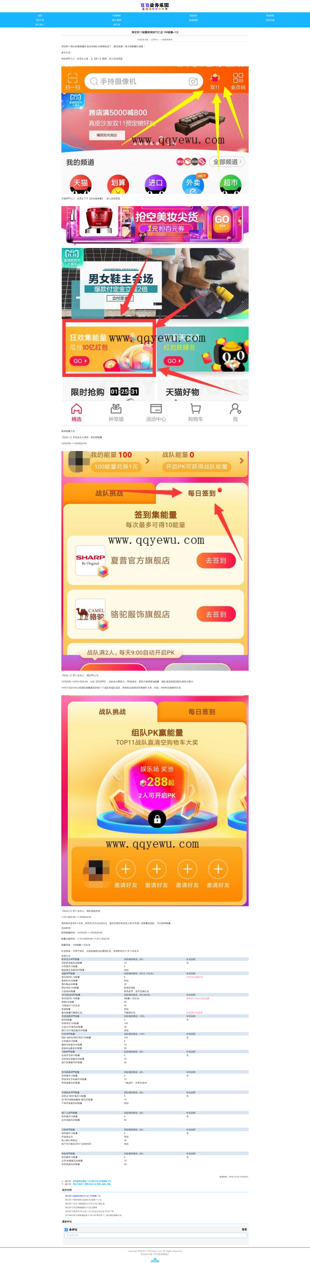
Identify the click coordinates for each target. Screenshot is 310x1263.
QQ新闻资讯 (167, 39)
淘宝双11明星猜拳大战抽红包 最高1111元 (83, 1199)
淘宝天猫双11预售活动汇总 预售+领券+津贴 (92, 1183)
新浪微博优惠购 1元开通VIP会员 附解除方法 (92, 1181)
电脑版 (164, 1254)
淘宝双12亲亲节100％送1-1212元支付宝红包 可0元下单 (89, 1211)
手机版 (157, 1254)
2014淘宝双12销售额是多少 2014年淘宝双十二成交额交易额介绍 (93, 1215)
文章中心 (155, 39)
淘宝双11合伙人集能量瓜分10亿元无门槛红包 (85, 1203)
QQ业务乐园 (143, 39)
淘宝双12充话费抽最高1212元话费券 (81, 1207)
